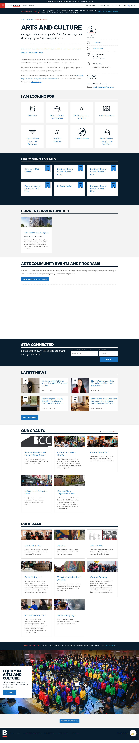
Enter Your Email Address (81, 350)
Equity (41, 52)
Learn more (9, 692)
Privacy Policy (15, 733)
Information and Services (95, 5)
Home (23, 19)
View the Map (110, 645)
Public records (50, 733)
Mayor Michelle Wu (28, 5)
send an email (98, 48)
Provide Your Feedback (69, 721)
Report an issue (122, 733)
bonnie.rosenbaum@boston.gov (103, 87)
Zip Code (102, 350)
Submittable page (36, 82)
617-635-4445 (97, 42)
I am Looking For (26, 48)
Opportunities (45, 48)
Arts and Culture (112, 432)
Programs (24, 52)
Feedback (122, 5)
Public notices (112, 5)
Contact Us (75, 733)
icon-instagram (94, 77)
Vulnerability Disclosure (32, 733)
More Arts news (30, 417)
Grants (79, 48)
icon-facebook (89, 77)
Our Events (36, 48)
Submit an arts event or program (35, 279)
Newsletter (66, 48)
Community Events (56, 48)
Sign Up (109, 359)
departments (30, 19)
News (73, 48)
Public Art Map (33, 52)
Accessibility (63, 733)
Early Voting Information (108, 11)
